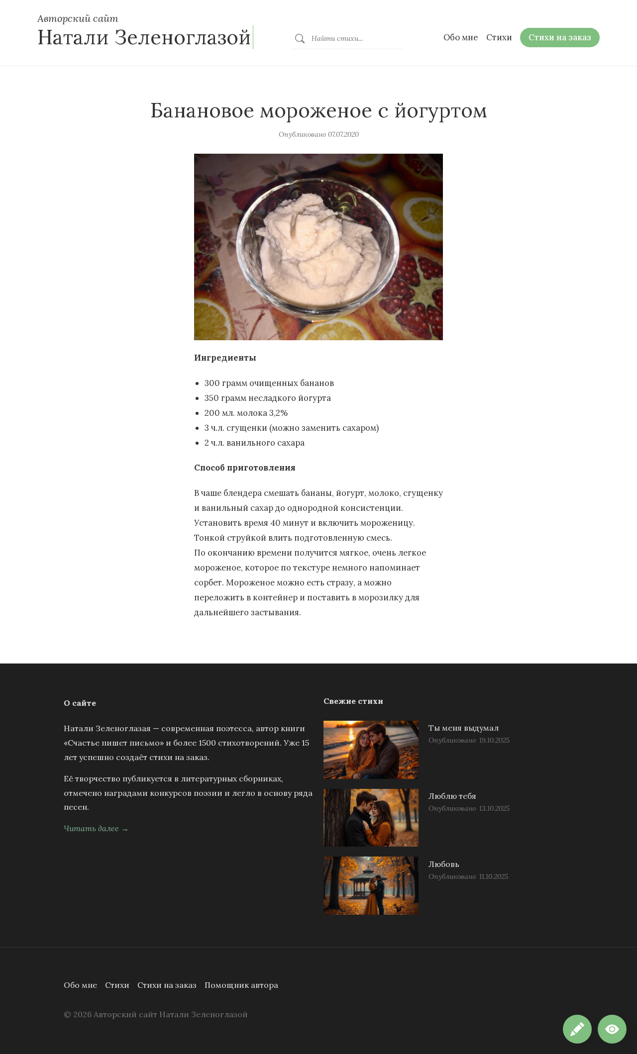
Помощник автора (241, 985)
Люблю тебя (452, 796)
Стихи (117, 985)
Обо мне (80, 985)
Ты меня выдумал (463, 728)
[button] (612, 1029)
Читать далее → (96, 828)
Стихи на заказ (167, 985)
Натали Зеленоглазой (144, 37)
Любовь (443, 864)
